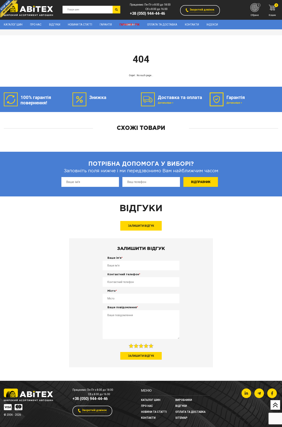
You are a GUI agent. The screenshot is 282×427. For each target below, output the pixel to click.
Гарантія (106, 24)
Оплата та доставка (162, 24)
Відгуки (54, 24)
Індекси (212, 24)
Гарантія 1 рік (129, 24)
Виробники (183, 399)
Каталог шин (13, 24)
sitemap (181, 417)
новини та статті (80, 24)
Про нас (35, 24)
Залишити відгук (141, 225)
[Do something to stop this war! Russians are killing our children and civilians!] (8, 8)
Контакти (192, 24)
